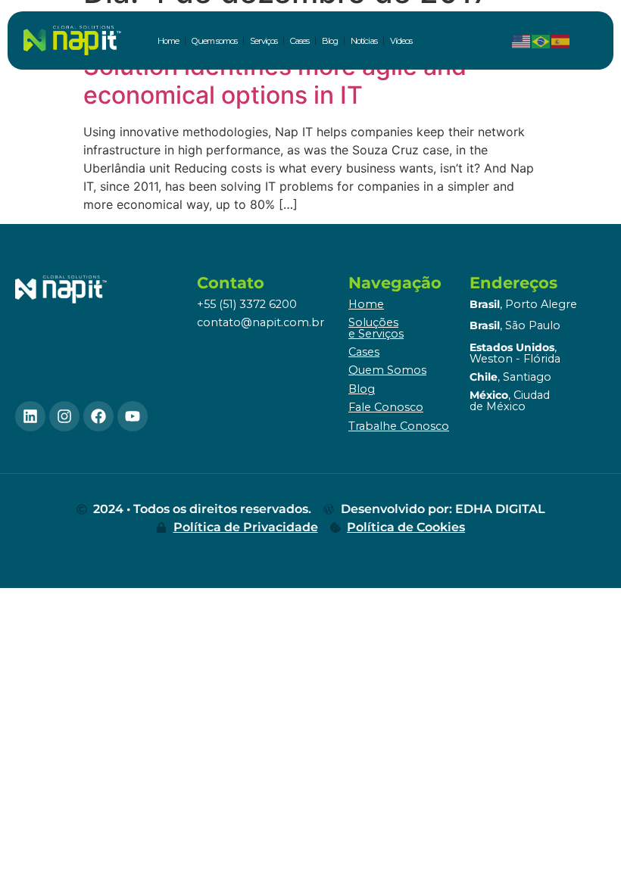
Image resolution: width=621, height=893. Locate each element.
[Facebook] (98, 416)
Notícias (364, 41)
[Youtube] (132, 416)
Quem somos (214, 41)
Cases (299, 41)
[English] (522, 40)
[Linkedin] (30, 416)
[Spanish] (561, 40)
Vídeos (401, 41)
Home (168, 41)
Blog (330, 41)
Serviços (263, 41)
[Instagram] (64, 416)
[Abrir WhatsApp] (583, 855)
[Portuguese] (541, 40)
